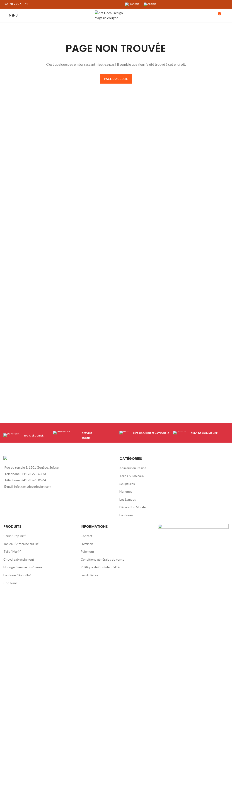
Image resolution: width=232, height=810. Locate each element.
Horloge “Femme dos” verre (22, 567)
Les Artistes (89, 575)
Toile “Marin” (12, 551)
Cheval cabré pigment (18, 559)
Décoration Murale (132, 507)
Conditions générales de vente (102, 559)
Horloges (125, 491)
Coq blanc (10, 583)
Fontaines (126, 515)
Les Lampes (127, 499)
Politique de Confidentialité (100, 567)
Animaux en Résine (132, 468)
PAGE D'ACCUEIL (116, 79)
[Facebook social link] (105, 4)
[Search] (227, 15)
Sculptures (127, 484)
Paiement (87, 551)
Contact (86, 536)
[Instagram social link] (115, 4)
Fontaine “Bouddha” (17, 575)
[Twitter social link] (110, 4)
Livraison (87, 544)
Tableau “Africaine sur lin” (21, 544)
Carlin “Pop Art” (14, 536)
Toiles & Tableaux (131, 476)
